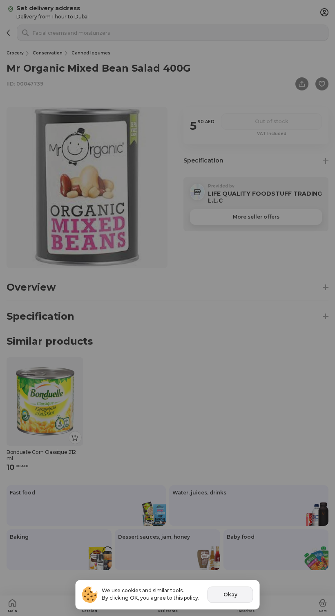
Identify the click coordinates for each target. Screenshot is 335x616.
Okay (230, 594)
